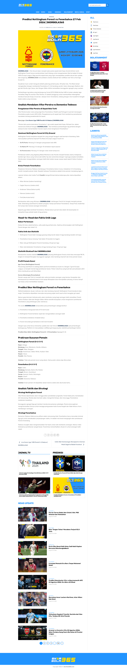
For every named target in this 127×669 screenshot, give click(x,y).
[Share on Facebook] (45, 435)
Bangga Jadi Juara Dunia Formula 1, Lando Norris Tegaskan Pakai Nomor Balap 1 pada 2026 (99, 174)
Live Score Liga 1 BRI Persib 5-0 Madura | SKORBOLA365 (44, 120)
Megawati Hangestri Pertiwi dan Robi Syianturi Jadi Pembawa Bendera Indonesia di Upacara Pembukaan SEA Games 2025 (99, 143)
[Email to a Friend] (51, 435)
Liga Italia (95, 42)
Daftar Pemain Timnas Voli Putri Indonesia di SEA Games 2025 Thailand (98, 155)
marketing (61, 27)
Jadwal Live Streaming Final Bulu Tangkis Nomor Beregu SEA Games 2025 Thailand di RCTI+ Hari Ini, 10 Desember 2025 (33, 495)
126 (58, 643)
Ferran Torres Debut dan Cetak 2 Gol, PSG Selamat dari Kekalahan (64, 513)
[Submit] (107, 5)
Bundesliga (95, 46)
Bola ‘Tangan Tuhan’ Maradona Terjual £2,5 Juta (64, 530)
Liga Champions (96, 49)
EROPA (43, 12)
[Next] (62, 643)
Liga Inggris (95, 35)
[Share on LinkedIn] (57, 435)
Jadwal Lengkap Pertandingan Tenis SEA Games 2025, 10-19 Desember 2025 (33, 473)
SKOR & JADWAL (79, 12)
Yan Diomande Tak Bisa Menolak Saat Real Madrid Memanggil (98, 91)
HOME (37, 12)
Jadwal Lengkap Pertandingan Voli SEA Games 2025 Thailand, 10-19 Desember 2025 (99, 149)
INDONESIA (58, 12)
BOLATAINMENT (68, 12)
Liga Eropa (95, 53)
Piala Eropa (95, 25)
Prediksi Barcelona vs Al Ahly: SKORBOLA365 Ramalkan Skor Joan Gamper (99, 74)
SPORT (88, 12)
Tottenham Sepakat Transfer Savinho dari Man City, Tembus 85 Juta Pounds (65, 615)
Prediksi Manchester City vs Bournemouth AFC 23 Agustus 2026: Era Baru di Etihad (66, 581)
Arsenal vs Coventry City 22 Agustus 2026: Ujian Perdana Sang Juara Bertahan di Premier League (66, 632)
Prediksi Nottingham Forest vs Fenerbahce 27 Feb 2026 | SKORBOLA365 (67, 495)
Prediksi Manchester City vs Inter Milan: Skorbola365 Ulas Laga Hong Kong (98, 125)
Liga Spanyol (96, 39)
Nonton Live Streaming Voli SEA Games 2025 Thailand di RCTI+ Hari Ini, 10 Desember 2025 (99, 136)
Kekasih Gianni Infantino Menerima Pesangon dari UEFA (98, 108)
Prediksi (51, 16)
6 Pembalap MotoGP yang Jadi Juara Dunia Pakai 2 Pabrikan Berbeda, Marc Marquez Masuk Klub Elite (98, 181)
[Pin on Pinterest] (54, 435)
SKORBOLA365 (23, 71)
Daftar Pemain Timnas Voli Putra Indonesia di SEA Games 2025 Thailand (99, 162)
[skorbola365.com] (25, 5)
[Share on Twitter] (48, 435)
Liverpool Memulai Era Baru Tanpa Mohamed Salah (65, 564)
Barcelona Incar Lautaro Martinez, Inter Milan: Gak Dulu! (65, 598)
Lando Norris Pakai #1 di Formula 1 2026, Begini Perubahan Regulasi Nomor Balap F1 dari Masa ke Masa (99, 168)
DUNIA (50, 12)
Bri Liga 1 (95, 32)
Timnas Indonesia (97, 28)
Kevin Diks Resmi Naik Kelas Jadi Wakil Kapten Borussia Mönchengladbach (65, 547)
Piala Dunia (95, 22)
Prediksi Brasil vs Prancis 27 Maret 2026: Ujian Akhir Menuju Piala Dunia (68, 473)
